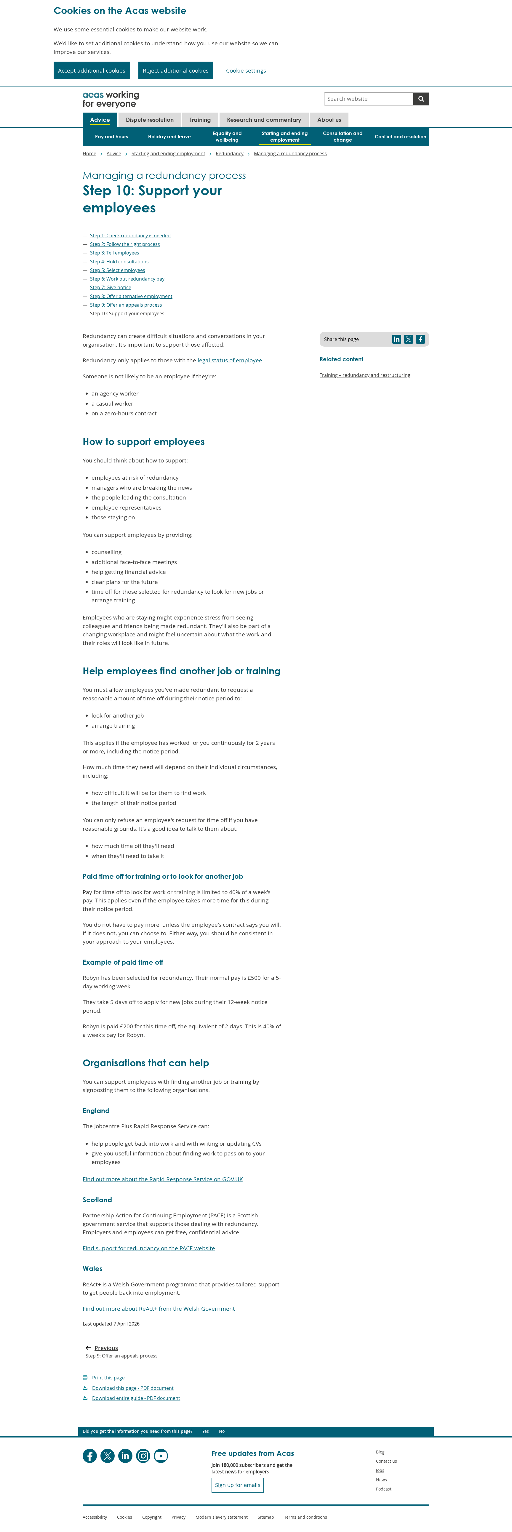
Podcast (383, 1489)
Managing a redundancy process (290, 153)
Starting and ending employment (168, 153)
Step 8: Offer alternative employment (131, 296)
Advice (114, 153)
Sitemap (266, 1517)
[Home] (111, 95)
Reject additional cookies (176, 70)
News (381, 1480)
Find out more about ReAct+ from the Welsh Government (159, 1308)
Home (89, 153)
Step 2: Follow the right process (125, 244)
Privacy (178, 1517)
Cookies (124, 1517)
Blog (380, 1452)
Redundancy (230, 153)
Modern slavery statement (222, 1517)
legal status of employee (230, 360)
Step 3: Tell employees (114, 252)
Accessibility (95, 1517)
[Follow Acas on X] (107, 1456)
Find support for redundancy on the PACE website (149, 1248)
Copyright (151, 1517)
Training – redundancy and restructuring (365, 375)
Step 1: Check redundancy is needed (130, 235)
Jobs (380, 1470)
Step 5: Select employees (117, 270)
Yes (205, 1431)
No (222, 1431)
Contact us (386, 1461)
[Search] (421, 99)
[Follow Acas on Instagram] (143, 1456)
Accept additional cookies (91, 70)
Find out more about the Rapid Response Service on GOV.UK (163, 1179)
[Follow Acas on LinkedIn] (125, 1456)
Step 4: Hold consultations (119, 261)
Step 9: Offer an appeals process (126, 305)
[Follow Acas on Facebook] (90, 1456)
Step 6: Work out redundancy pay (127, 279)
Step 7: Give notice (110, 287)
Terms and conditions (305, 1517)
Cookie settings (246, 70)
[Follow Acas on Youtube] (161, 1456)
